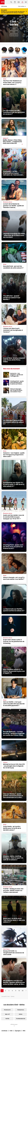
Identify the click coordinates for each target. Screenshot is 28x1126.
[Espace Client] (22, 2)
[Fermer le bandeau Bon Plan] (26, 11)
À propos (18, 1031)
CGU (11, 1031)
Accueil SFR (2, 2)
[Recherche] (11, 2)
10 (19, 991)
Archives (4, 1031)
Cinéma (14, 28)
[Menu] (26, 2)
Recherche (11, 2)
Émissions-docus (14, 35)
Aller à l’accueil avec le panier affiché (15, 2)
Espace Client (22, 2)
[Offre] (14, 133)
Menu (26, 2)
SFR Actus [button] (4, 6)
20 (22, 991)
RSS (24, 1031)
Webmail (19, 2)
